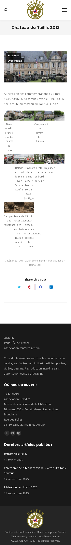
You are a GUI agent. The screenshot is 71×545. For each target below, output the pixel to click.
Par (55, 260)
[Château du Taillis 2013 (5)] (9, 159)
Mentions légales (46, 532)
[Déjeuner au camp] (49, 159)
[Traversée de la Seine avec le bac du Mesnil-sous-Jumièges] (29, 159)
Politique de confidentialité (20, 532)
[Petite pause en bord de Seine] (39, 159)
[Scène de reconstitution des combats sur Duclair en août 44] (19, 207)
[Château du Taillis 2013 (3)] (29, 116)
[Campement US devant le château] (39, 116)
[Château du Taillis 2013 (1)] (19, 116)
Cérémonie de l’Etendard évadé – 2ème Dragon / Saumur (35, 470)
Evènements (15, 60)
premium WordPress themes (44, 536)
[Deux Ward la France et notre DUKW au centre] (9, 116)
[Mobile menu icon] (64, 10)
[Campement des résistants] (9, 207)
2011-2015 (13, 55)
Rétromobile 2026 (15, 454)
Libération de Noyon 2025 (20, 487)
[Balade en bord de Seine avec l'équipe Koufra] (19, 159)
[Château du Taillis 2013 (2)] (59, 116)
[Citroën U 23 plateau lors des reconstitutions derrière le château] (29, 207)
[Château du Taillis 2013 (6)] (59, 159)
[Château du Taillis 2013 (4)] (49, 116)
